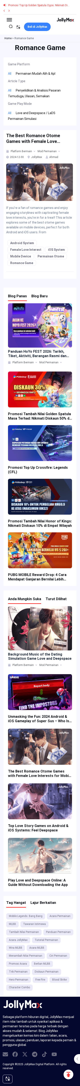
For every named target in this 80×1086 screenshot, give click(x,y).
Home (8, 38)
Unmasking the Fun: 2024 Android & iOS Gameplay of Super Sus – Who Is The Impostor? (38, 718)
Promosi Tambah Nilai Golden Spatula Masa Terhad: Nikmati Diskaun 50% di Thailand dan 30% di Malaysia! (39, 416)
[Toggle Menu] (9, 19)
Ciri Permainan (58, 955)
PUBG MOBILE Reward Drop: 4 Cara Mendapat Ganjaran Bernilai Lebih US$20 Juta (37, 577)
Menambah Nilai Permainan (25, 955)
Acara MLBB (36, 947)
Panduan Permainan (58, 932)
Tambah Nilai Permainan (24, 932)
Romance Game (21, 263)
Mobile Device (20, 256)
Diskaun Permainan (46, 971)
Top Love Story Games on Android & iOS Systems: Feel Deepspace (38, 828)
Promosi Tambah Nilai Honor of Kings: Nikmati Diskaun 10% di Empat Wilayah (40, 523)
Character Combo (19, 987)
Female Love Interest (25, 249)
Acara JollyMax (18, 940)
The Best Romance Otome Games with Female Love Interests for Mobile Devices (35, 138)
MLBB (12, 924)
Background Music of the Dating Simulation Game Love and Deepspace (40, 656)
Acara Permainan (60, 916)
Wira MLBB (15, 947)
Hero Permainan (18, 979)
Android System (22, 243)
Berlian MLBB (42, 963)
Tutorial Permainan (46, 940)
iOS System (56, 249)
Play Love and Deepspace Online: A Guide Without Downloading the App (38, 882)
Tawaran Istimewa (34, 924)
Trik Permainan (18, 971)
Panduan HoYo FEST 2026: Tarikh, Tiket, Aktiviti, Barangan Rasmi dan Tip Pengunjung (37, 353)
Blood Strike (59, 979)
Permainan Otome (51, 256)
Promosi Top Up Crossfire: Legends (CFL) (38, 469)
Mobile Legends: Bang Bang (25, 916)
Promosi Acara (18, 963)
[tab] (8, 151)
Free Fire (40, 979)
